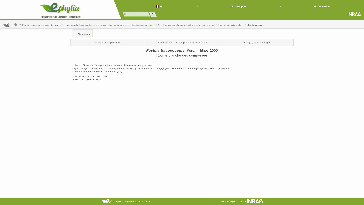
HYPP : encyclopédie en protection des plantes (39, 24)
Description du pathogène (108, 42)
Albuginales (236, 24)
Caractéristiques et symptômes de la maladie (182, 42)
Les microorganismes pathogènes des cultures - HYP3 (134, 24)
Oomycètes (223, 24)
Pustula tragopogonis (254, 24)
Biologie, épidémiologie (256, 42)
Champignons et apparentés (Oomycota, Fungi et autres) (189, 24)
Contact (242, 201)
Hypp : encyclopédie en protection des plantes (85, 24)
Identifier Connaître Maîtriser (61, 17)
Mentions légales (229, 201)
